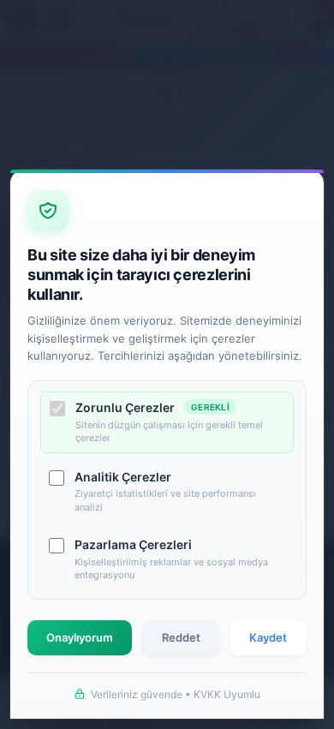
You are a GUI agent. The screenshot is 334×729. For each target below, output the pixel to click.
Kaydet (268, 637)
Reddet (181, 637)
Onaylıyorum (79, 637)
